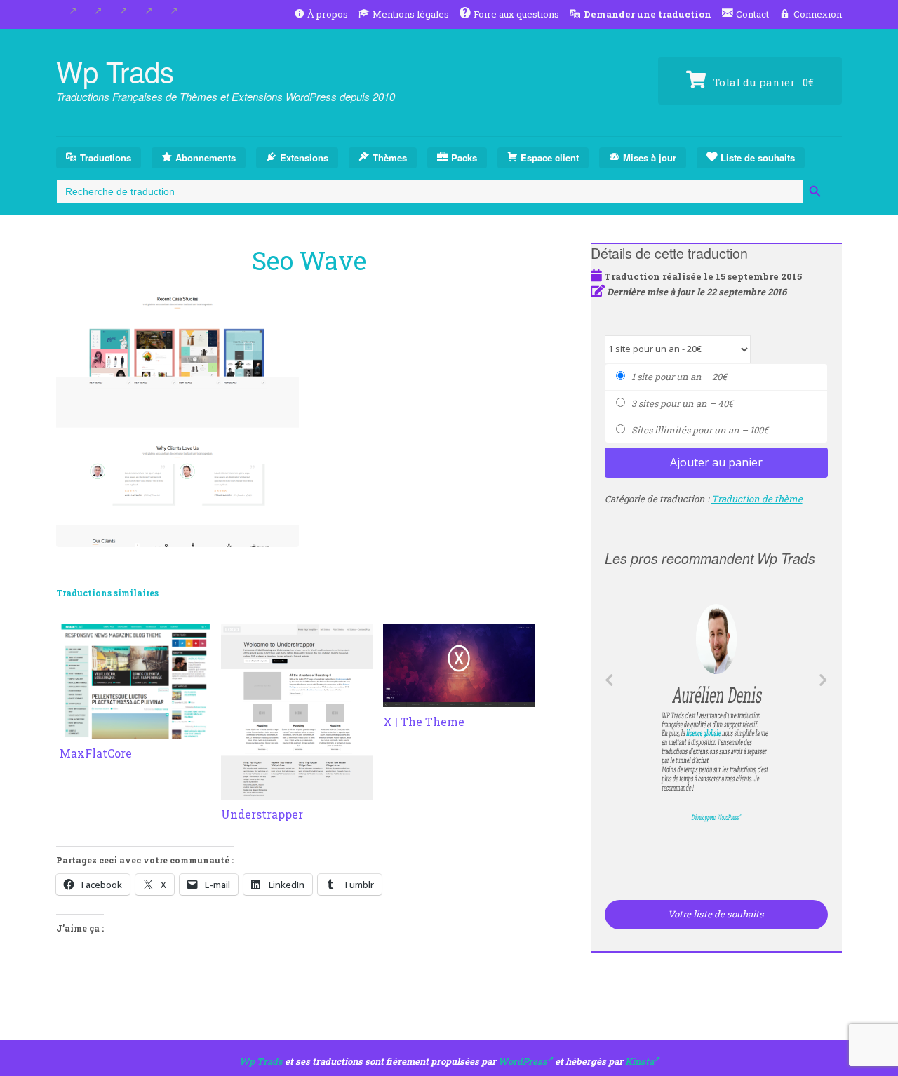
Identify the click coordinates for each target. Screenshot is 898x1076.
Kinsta (639, 1061)
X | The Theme (423, 721)
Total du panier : (762, 82)
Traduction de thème (757, 498)
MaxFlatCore (96, 753)
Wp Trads (115, 70)
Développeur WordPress (714, 817)
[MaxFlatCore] (135, 730)
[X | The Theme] (459, 699)
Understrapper (262, 814)
